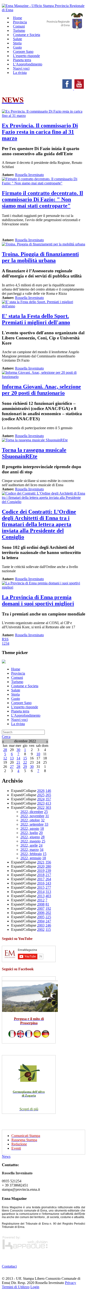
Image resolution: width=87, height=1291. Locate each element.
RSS (5, 639)
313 (48, 892)
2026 (41, 791)
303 (48, 807)
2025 (41, 795)
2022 (41, 807)
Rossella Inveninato (29, 175)
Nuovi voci (19, 720)
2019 (41, 871)
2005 (41, 917)
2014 (41, 892)
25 (46, 812)
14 (18, 758)
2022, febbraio (31, 854)
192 (48, 908)
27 (12, 767)
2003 (41, 925)
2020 (41, 866)
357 (48, 799)
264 (48, 879)
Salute (15, 690)
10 (38, 754)
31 (47, 816)
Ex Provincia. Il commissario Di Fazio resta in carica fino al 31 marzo (40, 131)
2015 (41, 887)
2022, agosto (29, 829)
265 (48, 795)
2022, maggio (30, 841)
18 (42, 829)
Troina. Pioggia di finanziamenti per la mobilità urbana (40, 257)
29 (25, 767)
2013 (41, 896)
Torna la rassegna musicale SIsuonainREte (34, 453)
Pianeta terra (20, 711)
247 (48, 921)
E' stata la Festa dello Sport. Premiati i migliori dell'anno (36, 319)
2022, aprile (29, 845)
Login (34, 1287)
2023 (41, 803)
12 (5, 758)
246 (48, 925)
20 (41, 833)
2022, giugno (30, 837)
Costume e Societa (26, 35)
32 (43, 820)
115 (48, 929)
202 (48, 913)
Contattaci (9, 1266)
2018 (41, 875)
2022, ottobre (30, 820)
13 (12, 758)
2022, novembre (32, 816)
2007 (41, 908)
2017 (41, 879)
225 (48, 917)
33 (46, 824)
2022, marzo (29, 850)
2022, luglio (29, 833)
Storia (15, 694)
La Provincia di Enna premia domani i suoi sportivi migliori (38, 600)
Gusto (15, 699)
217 (48, 875)
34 (41, 850)
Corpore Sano (21, 703)
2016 (41, 883)
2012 (41, 900)
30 (18, 750)
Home (15, 669)
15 (25, 758)
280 (48, 866)
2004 (41, 921)
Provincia (18, 673)
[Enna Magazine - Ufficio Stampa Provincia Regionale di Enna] (43, 10)
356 (48, 862)
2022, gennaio (30, 858)
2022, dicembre (31, 812)
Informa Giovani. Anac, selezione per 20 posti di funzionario (41, 390)
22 (25, 762)
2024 (41, 799)
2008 (41, 904)
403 (48, 896)
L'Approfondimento (25, 715)
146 (48, 791)
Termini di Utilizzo (15, 1287)
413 (48, 803)
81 (47, 904)
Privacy (70, 1283)
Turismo (17, 682)
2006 (41, 913)
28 (5, 750)
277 (48, 887)
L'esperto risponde (24, 707)
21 (18, 762)
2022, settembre (32, 824)
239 (48, 871)
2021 (41, 862)
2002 (41, 929)
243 (48, 883)
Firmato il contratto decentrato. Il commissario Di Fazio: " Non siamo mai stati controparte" (42, 199)
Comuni (17, 678)
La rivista (20, 73)
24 (40, 845)
